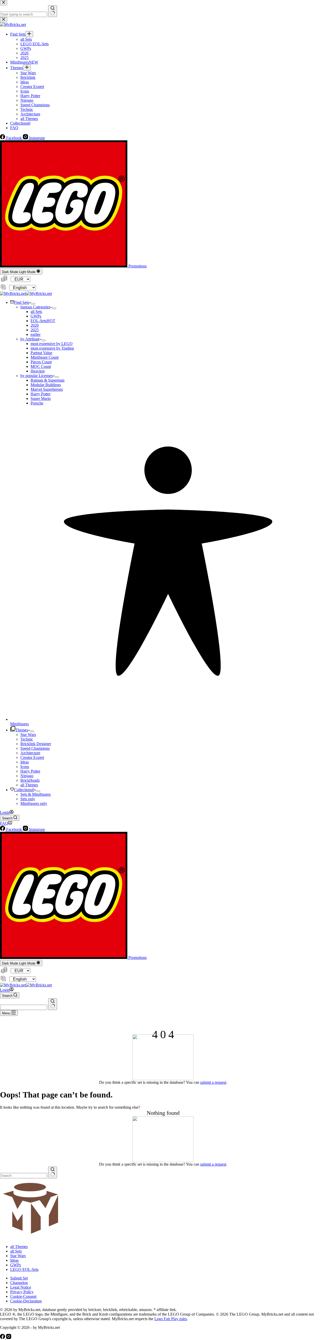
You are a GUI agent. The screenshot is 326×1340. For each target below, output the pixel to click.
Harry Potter (40, 394)
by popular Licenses (36, 375)
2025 (35, 330)
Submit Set (19, 1278)
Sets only (27, 799)
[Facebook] (3, 1337)
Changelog (19, 1283)
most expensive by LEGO (52, 343)
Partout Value (41, 353)
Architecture (30, 753)
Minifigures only (33, 803)
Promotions (137, 266)
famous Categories (35, 307)
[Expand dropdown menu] (33, 304)
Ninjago (26, 776)
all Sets (36, 311)
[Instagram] (8, 1337)
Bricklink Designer (35, 744)
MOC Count (41, 366)
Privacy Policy (22, 1292)
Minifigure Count (45, 357)
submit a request (213, 1082)
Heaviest (38, 371)
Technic (26, 739)
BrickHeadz (30, 780)
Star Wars (28, 734)
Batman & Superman (47, 380)
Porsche (37, 403)
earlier (35, 334)
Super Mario (41, 398)
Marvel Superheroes (47, 389)
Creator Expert (32, 757)
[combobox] (23, 1007)
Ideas (24, 762)
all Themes (29, 785)
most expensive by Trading (52, 348)
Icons (24, 766)
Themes (21, 730)
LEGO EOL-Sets (24, 1269)
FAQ (4, 823)
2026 (35, 325)
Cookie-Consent (23, 1296)
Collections (24, 790)
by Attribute (29, 339)
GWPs (36, 316)
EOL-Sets (43, 321)
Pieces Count (41, 362)
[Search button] (52, 1004)
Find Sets (21, 302)
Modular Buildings (46, 385)
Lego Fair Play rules (170, 1319)
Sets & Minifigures (35, 794)
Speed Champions (35, 748)
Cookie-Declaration (26, 1301)
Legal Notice (20, 1287)
